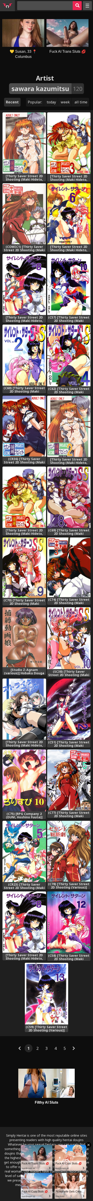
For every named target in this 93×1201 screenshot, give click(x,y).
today (51, 102)
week (65, 102)
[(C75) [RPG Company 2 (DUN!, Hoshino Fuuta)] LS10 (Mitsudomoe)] (24, 780)
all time (80, 102)
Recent (12, 102)
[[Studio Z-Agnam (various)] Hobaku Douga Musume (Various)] (24, 637)
